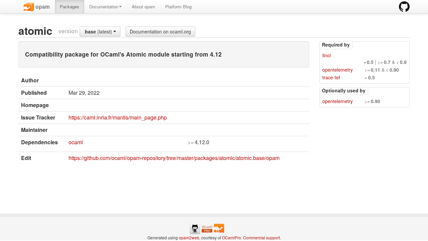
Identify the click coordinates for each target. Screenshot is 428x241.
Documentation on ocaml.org (160, 31)
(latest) (99, 31)
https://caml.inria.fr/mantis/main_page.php (118, 117)
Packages (69, 6)
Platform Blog (178, 6)
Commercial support (261, 237)
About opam (143, 6)
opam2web (189, 237)
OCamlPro (231, 237)
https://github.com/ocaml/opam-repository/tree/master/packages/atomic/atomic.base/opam (174, 158)
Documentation (103, 6)
